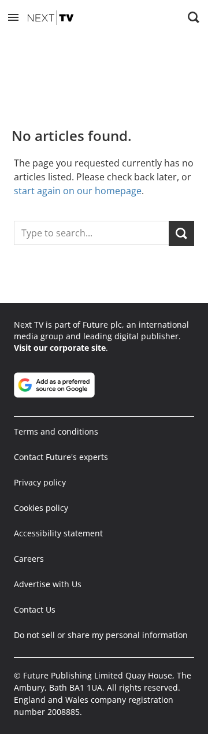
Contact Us (34, 609)
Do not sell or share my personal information (101, 634)
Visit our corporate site (60, 347)
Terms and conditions (56, 431)
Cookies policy (41, 507)
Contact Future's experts (61, 456)
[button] (13, 17)
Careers (29, 558)
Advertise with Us (47, 584)
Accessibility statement (58, 533)
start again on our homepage (78, 190)
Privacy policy (40, 482)
